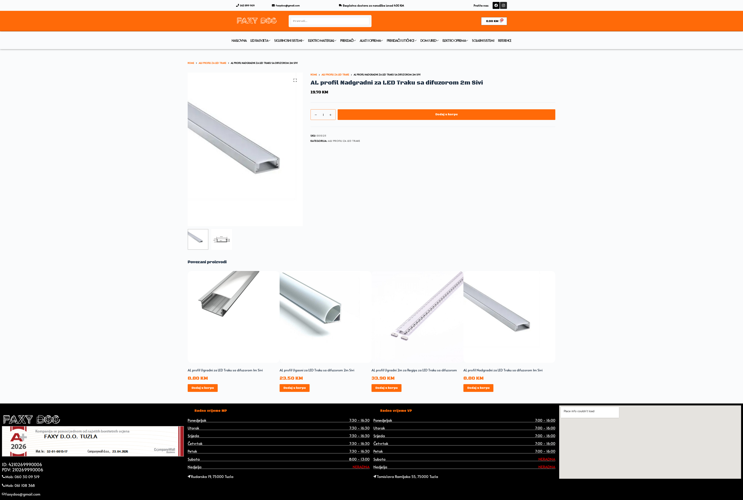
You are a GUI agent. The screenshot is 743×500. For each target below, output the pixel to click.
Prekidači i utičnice (400, 40)
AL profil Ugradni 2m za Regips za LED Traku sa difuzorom (414, 370)
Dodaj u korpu (446, 114)
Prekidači (347, 40)
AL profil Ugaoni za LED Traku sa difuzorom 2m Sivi (317, 370)
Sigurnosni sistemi (288, 40)
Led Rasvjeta (259, 40)
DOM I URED (428, 40)
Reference (504, 40)
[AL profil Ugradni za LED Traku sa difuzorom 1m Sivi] (234, 317)
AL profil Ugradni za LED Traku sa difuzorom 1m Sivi (225, 370)
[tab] (211, 410)
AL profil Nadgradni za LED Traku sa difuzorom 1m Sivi (503, 370)
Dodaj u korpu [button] (203, 388)
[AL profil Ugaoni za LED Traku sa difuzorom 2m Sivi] (326, 317)
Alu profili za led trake (344, 141)
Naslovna (239, 40)
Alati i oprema (370, 40)
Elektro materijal (321, 40)
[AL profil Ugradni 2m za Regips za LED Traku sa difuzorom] (417, 317)
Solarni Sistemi (483, 40)
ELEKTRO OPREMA (454, 40)
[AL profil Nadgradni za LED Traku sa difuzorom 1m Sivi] (509, 317)
